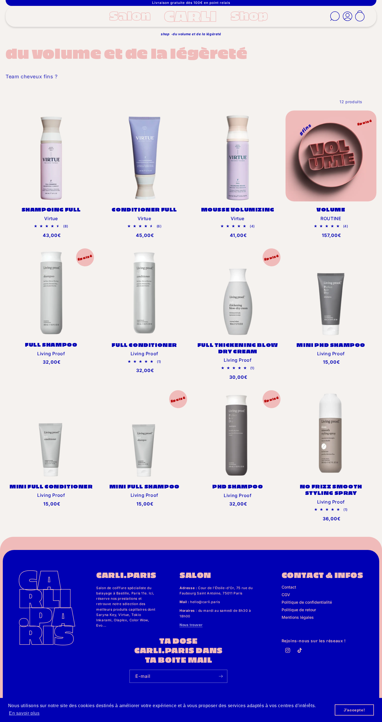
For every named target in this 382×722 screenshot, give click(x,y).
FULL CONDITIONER (144, 345)
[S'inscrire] (221, 676)
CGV (286, 594)
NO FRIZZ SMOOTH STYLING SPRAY (331, 489)
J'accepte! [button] (354, 710)
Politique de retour (299, 609)
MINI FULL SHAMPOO (144, 486)
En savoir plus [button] (24, 713)
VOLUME (331, 209)
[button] (132, 15)
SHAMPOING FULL (51, 209)
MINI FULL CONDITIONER (51, 486)
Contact (289, 587)
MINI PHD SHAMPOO (330, 345)
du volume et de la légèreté (197, 34)
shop (165, 34)
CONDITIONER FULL (144, 209)
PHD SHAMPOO (237, 486)
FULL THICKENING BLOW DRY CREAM (237, 348)
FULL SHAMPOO (51, 344)
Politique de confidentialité (307, 602)
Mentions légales (298, 617)
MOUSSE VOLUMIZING (237, 209)
